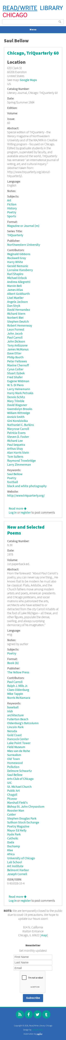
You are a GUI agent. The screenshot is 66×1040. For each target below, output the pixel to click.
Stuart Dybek (16, 373)
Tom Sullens (15, 457)
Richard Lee (15, 441)
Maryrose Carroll (18, 429)
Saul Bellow (14, 474)
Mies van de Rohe (18, 751)
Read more (17, 509)
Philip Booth (15, 357)
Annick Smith (16, 417)
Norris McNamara (18, 698)
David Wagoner (17, 405)
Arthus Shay (15, 449)
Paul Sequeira (16, 445)
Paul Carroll (14, 338)
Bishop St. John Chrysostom (25, 807)
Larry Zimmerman (19, 465)
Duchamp (13, 846)
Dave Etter (14, 354)
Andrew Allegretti (18, 282)
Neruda (12, 731)
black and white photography (27, 486)
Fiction (11, 205)
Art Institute (15, 866)
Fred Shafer (15, 377)
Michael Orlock (17, 278)
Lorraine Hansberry (20, 270)
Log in (13, 513)
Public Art (13, 791)
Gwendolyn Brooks (19, 409)
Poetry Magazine (18, 827)
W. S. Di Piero (15, 385)
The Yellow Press (18, 672)
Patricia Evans (16, 433)
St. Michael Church (19, 787)
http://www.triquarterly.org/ (26, 496)
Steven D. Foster (18, 437)
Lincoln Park (15, 727)
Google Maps (28, 80)
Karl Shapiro (15, 274)
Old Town (13, 759)
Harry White (15, 262)
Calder (11, 815)
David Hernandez (18, 310)
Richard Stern (16, 314)
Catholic (12, 838)
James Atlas (15, 290)
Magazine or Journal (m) (23, 226)
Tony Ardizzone (17, 346)
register (26, 513)
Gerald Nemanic (17, 266)
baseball (12, 707)
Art (9, 201)
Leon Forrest (15, 330)
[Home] (33, 17)
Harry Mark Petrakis (20, 393)
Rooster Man (15, 811)
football (12, 482)
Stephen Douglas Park (21, 819)
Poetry (11, 212)
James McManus (18, 350)
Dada (10, 842)
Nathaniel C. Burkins (20, 425)
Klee (10, 850)
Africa (11, 854)
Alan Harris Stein (18, 453)
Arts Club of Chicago (20, 779)
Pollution (13, 767)
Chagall (12, 795)
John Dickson (16, 342)
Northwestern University (23, 245)
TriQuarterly (15, 235)
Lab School (14, 862)
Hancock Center (18, 739)
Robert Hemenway (19, 326)
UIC (9, 783)
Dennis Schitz (16, 397)
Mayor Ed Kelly (16, 831)
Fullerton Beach (17, 719)
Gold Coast (14, 735)
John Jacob (15, 334)
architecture (15, 715)
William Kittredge (18, 413)
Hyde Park (14, 835)
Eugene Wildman (18, 381)
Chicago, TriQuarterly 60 (33, 53)
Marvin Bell (14, 286)
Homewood (15, 763)
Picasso (12, 799)
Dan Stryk (13, 306)
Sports (11, 216)
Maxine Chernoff (18, 365)
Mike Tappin (15, 694)
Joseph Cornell (17, 874)
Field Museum (16, 747)
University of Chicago (21, 858)
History (12, 208)
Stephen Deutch (18, 322)
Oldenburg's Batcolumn (23, 723)
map (44, 935)
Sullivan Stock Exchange (23, 823)
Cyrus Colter (15, 369)
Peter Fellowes (17, 361)
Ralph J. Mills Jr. (17, 686)
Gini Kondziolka (17, 421)
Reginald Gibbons (18, 254)
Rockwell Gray (16, 258)
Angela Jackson (17, 302)
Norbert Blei (15, 318)
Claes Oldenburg (18, 690)
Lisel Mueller (15, 298)
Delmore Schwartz (19, 771)
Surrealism (14, 755)
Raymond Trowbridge (21, 461)
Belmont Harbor (18, 870)
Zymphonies (37, 1030)
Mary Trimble (15, 401)
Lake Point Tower (18, 743)
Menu (33, 29)
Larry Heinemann (18, 389)
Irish (10, 711)
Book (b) (13, 663)
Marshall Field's (17, 803)
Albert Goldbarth (18, 294)
